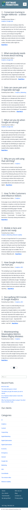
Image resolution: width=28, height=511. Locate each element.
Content (3, 428)
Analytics (3, 21)
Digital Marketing (5, 436)
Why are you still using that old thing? (12, 159)
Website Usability (17, 235)
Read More (4, 44)
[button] (25, 4)
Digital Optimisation (6, 440)
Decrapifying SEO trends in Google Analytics (13, 298)
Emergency (4, 453)
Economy (4, 448)
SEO (22, 267)
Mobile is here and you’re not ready (11, 229)
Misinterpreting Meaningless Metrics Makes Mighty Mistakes (12, 334)
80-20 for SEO (5, 386)
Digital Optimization (6, 444)
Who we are (18, 491)
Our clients (5, 493)
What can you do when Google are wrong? (13, 121)
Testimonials (5, 495)
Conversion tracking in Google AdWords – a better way (13, 14)
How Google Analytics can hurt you (12, 263)
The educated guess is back (9, 389)
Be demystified (6, 498)
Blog (16, 493)
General (3, 457)
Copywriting (4, 432)
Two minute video (6, 477)
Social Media (4, 473)
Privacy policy (19, 498)
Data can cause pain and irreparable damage (13, 88)
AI (2, 420)
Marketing (23, 92)
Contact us (18, 495)
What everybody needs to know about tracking (13, 54)
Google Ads (10, 21)
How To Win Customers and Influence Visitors (13, 194)
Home (3, 491)
